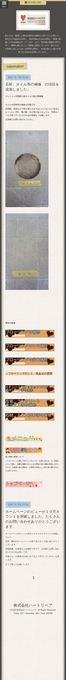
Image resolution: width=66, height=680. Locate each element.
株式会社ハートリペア (33, 605)
